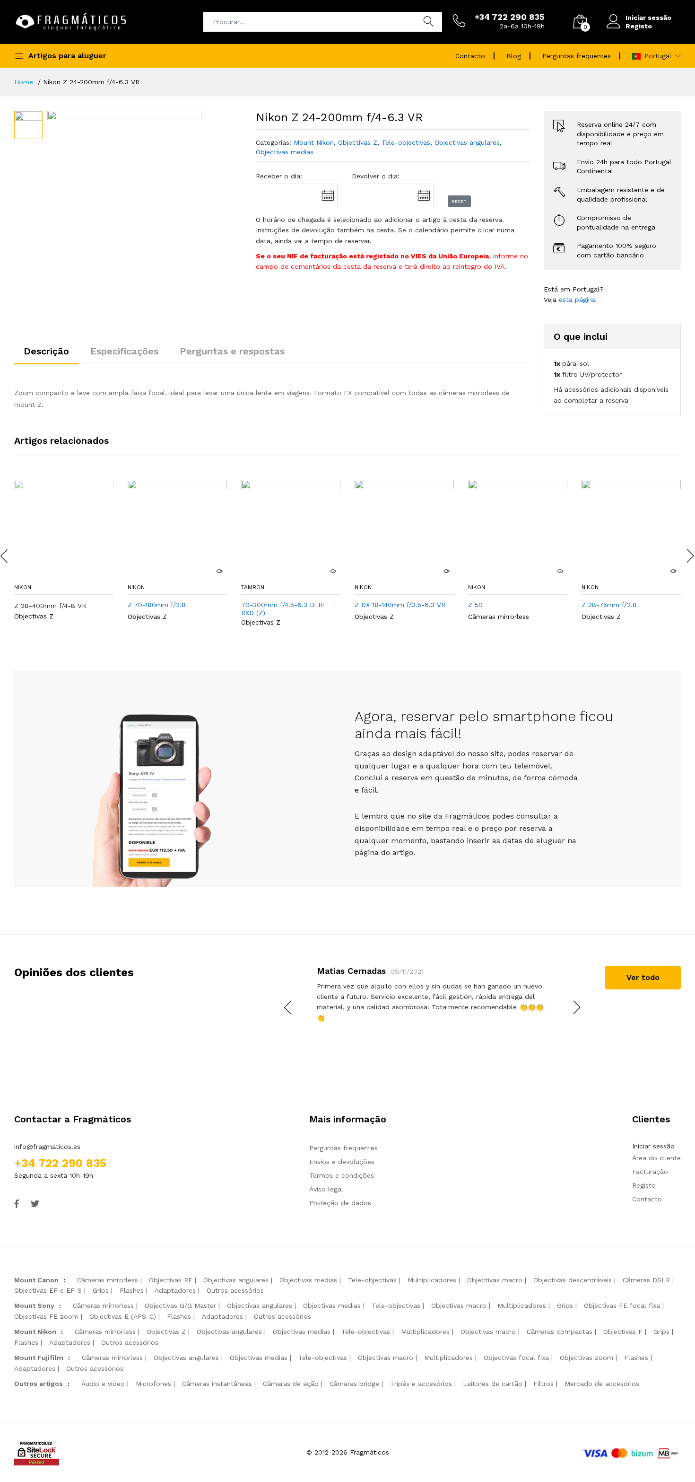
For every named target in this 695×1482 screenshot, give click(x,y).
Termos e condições (341, 1175)
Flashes (132, 1290)
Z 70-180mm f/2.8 (157, 605)
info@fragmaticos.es (47, 1146)
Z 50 (475, 605)
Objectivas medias (284, 152)
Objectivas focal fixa (516, 1357)
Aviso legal (326, 1189)
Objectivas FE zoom (46, 1316)
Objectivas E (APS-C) (122, 1316)
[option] (124, 188)
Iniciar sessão (648, 17)
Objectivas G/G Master (180, 1305)
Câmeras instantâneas (217, 1383)
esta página (577, 299)
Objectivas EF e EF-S (48, 1290)
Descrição (46, 351)
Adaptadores (175, 1290)
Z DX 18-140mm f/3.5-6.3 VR (400, 605)
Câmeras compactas (559, 1331)
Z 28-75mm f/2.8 (609, 605)
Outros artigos (38, 1383)
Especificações (124, 351)
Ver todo (643, 977)
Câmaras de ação (291, 1383)
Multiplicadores (432, 1280)
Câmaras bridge (354, 1383)
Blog (513, 56)
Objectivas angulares (467, 142)
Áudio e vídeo (103, 1383)
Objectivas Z (357, 142)
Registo (639, 26)
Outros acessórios (235, 1290)
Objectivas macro (494, 1280)
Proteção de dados (340, 1203)
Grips (101, 1290)
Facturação (650, 1171)
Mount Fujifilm (38, 1357)
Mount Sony (34, 1305)
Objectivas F (623, 1331)
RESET (459, 201)
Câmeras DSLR (646, 1280)
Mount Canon (36, 1280)
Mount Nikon (314, 142)
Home (23, 82)
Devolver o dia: (376, 176)
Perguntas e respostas (232, 351)
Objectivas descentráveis (572, 1280)
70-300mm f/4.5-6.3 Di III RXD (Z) (282, 609)
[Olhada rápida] (219, 571)
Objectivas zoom (586, 1357)
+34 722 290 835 (60, 1163)
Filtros (543, 1383)
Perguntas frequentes (576, 56)
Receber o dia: (279, 176)
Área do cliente (656, 1158)
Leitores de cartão (492, 1383)
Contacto (470, 56)
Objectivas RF (170, 1280)
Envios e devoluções (341, 1161)
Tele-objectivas (406, 142)
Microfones (153, 1383)
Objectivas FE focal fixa (622, 1305)
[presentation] (288, 1007)
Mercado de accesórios (602, 1383)
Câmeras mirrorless (498, 616)
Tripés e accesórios (421, 1383)
